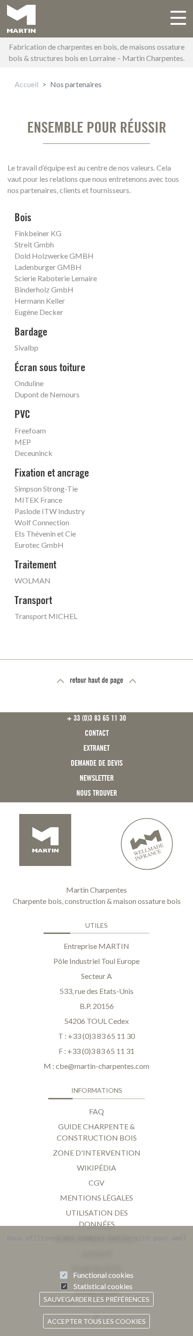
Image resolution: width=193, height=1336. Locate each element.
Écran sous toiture (50, 367)
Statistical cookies (103, 1286)
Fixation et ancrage (52, 472)
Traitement (35, 564)
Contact (97, 733)
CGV (96, 1182)
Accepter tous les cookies (96, 1321)
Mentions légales (96, 1197)
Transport (33, 600)
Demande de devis (97, 763)
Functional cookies (103, 1274)
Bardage (31, 331)
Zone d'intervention (97, 1152)
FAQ (96, 1111)
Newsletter (97, 778)
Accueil (26, 84)
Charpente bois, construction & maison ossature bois (97, 900)
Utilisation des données (97, 1218)
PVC (22, 414)
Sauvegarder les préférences (96, 1299)
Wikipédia (96, 1167)
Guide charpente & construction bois (97, 1132)
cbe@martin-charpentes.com (102, 1065)
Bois (23, 217)
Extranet (96, 748)
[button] (178, 19)
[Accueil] (21, 19)
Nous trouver (96, 793)
